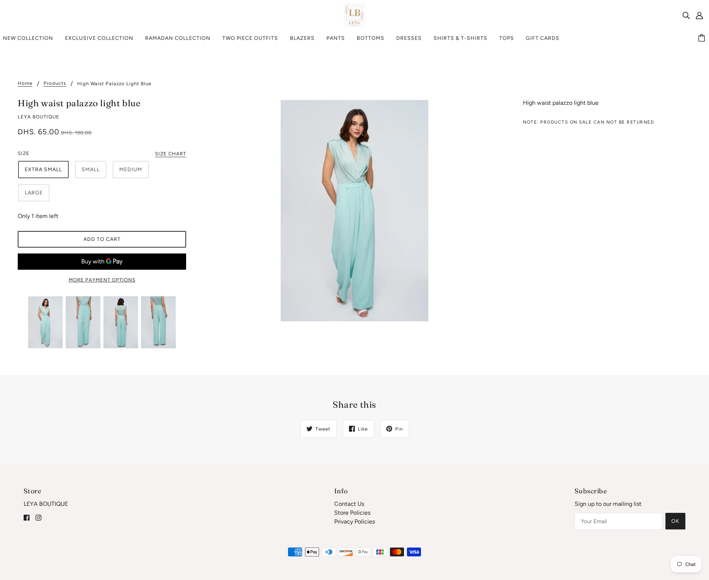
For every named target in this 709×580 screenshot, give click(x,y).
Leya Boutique (38, 117)
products (55, 83)
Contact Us (349, 503)
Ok (675, 521)
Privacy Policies (354, 521)
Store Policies (352, 512)
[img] (686, 15)
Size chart (170, 153)
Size (24, 153)
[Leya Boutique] (355, 14)
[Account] (699, 15)
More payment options (102, 280)
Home (25, 83)
